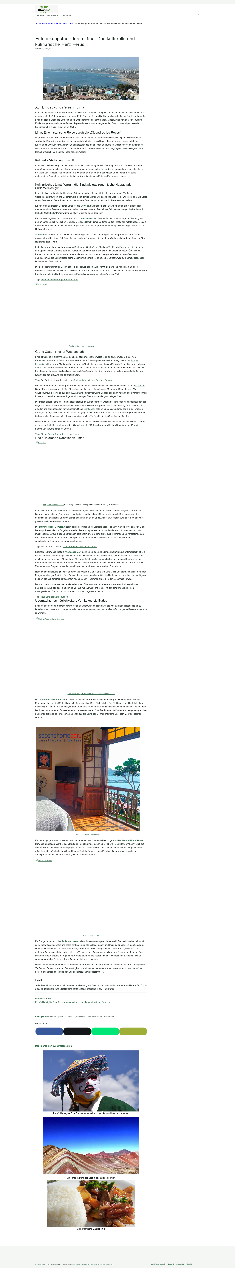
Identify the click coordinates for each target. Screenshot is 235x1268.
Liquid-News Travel (43, 1264)
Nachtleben (97, 1016)
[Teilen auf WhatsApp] (105, 1031)
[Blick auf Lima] (91, 80)
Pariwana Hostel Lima (91, 935)
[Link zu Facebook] (198, 1264)
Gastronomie (69, 1016)
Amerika (45, 23)
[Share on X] (77, 1031)
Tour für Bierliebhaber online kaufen (80, 546)
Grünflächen (89, 408)
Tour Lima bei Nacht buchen (54, 596)
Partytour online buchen (53, 504)
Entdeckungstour (55, 1016)
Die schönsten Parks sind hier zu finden (60, 434)
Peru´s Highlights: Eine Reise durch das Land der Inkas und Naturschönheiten (73, 1002)
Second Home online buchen (88, 834)
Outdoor (106, 1016)
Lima (71, 23)
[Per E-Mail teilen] (133, 1031)
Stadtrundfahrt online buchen (81, 346)
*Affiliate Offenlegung (82, 1264)
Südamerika (56, 23)
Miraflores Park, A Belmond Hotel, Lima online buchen (91, 693)
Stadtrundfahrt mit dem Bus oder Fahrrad (92, 380)
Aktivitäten (39, 48)
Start (38, 23)
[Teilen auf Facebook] (49, 1031)
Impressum (109, 1264)
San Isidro (140, 385)
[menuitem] (40, 15)
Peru (65, 23)
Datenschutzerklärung (97, 1264)
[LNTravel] (46, 9)
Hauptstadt (81, 1016)
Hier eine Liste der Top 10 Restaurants (59, 279)
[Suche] (198, 15)
